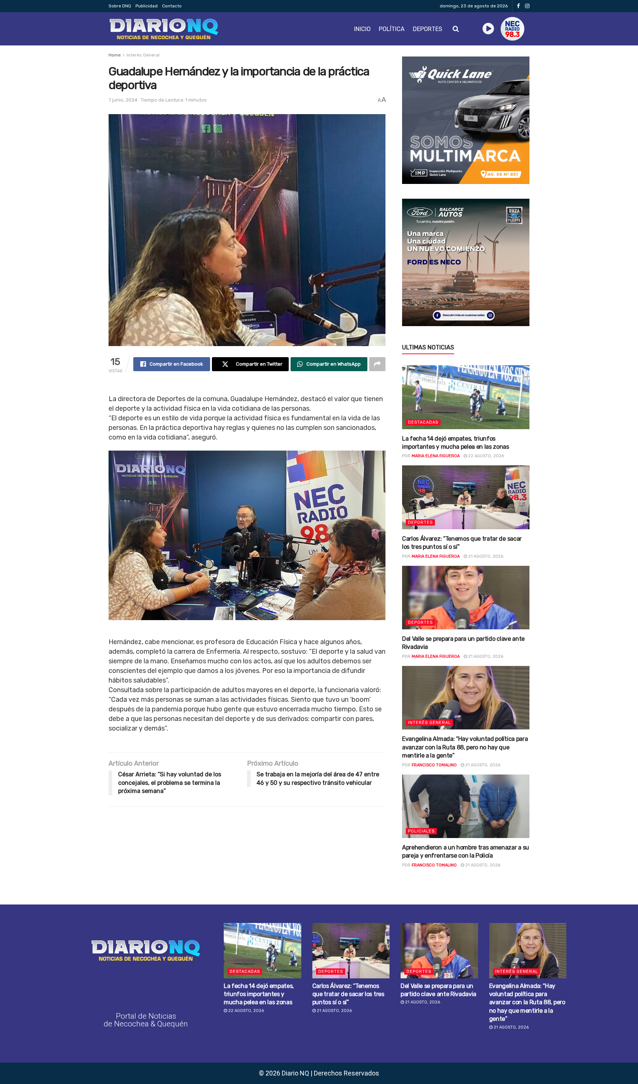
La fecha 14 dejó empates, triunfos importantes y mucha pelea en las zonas (259, 994)
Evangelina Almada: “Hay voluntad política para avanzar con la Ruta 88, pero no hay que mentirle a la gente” (465, 747)
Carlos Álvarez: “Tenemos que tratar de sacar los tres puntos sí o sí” (348, 994)
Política (392, 29)
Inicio (362, 29)
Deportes (427, 29)
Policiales (421, 831)
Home (115, 55)
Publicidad (147, 5)
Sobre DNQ (120, 5)
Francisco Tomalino (434, 765)
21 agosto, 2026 (485, 556)
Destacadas (423, 422)
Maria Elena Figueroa (436, 456)
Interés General (143, 55)
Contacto (172, 5)
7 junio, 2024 (123, 100)
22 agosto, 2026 (485, 456)
